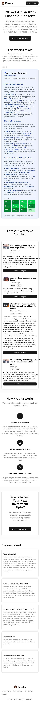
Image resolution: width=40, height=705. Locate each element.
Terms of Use (18, 691)
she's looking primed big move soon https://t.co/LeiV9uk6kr (22, 246)
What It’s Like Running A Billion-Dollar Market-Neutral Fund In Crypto (23, 306)
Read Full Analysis (20, 271)
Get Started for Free (20, 38)
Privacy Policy (6, 691)
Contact (4, 694)
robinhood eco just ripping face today (23, 279)
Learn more (30, 215)
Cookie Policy (29, 691)
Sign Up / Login (32, 3)
